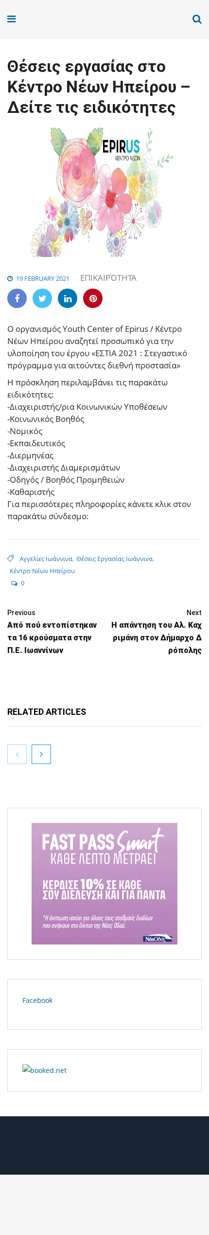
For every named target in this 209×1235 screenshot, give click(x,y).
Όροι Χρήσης (104, 1149)
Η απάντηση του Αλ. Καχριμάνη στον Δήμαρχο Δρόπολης (156, 632)
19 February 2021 (43, 278)
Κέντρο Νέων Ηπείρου (42, 570)
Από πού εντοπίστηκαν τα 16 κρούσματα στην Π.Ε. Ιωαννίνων (52, 632)
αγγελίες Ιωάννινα (45, 558)
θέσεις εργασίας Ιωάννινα (114, 558)
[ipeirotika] (45, 19)
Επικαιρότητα (108, 277)
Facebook (37, 1000)
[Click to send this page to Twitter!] (42, 298)
